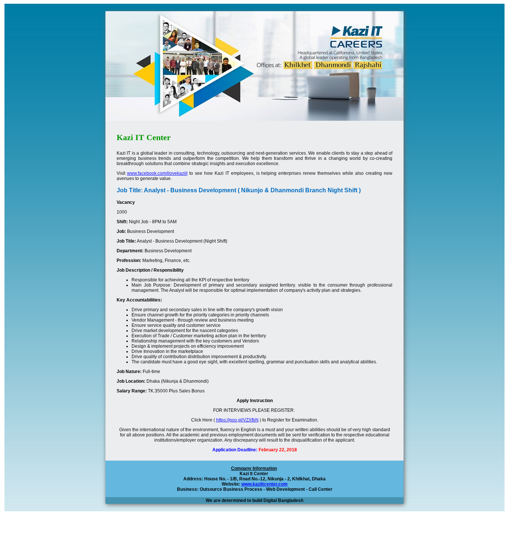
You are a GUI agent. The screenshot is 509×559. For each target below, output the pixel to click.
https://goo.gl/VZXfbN (237, 420)
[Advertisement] (254, 539)
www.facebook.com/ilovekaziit (157, 173)
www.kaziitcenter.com (264, 484)
